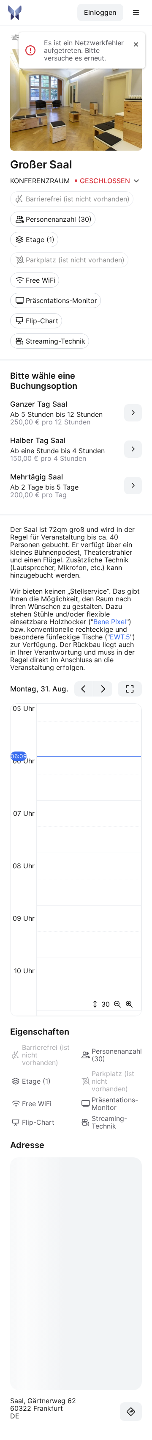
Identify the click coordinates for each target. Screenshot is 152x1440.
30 (104, 1004)
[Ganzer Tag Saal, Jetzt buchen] (133, 412)
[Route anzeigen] (131, 1411)
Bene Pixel (109, 621)
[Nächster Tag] (102, 689)
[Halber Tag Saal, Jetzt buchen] (133, 449)
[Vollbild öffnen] (130, 689)
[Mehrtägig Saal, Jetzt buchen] (133, 485)
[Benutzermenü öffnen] (136, 13)
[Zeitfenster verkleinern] (119, 1004)
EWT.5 (120, 637)
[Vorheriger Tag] (84, 689)
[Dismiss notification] (135, 44)
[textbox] (76, 598)
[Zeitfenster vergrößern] (129, 1004)
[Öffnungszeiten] (136, 180)
